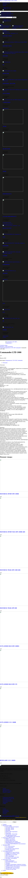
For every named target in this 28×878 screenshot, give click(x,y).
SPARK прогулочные (10, 840)
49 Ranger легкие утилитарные (12, 866)
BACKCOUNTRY (7, 228)
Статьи (4, 808)
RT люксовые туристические (12, 848)
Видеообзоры (6, 811)
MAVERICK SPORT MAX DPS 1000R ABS (12, 532)
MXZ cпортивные (9, 855)
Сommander (18, 347)
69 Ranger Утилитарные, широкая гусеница (15, 864)
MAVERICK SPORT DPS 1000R (9, 494)
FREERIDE (5, 245)
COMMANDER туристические (12, 836)
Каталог (4, 813)
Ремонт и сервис (6, 792)
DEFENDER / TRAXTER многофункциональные (11, 834)
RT (3, 321)
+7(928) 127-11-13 (7, 8)
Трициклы (5, 802)
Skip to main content (12, 0)
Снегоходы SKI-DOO (8, 801)
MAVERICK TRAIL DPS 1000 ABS (10, 570)
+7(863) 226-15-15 (7, 7)
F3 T (4, 303)
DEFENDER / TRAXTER (9, 83)
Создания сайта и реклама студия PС (7, 819)
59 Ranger (7, 863)
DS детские (8, 832)
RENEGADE (6, 73)
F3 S (4, 312)
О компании (5, 810)
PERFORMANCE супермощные (12, 842)
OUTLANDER (6, 93)
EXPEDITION (6, 264)
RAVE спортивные (9, 860)
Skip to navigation (4, 0)
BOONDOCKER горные (11, 862)
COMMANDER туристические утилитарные (15, 865)
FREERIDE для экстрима (11, 854)
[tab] (5, 362)
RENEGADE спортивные (11, 831)
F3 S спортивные (9, 847)
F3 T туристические (10, 846)
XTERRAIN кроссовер (10, 869)
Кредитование (6, 789)
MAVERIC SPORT (7, 35)
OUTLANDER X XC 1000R (8, 722)
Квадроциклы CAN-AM (9, 347)
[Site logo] (8, 13)
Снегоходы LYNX (7, 799)
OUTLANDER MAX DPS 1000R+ (10, 646)
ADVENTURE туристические (12, 868)
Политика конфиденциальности (21, 817)
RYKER (5, 329)
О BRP (4, 803)
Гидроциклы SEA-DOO (8, 797)
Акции (4, 788)
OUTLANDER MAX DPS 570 (8, 684)
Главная (2, 347)
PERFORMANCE (7, 193)
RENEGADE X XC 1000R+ (8, 760)
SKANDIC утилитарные (11, 858)
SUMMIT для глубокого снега (12, 853)
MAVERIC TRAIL (7, 46)
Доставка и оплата (7, 791)
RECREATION (6, 148)
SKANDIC (5, 273)
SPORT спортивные (10, 838)
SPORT (4, 171)
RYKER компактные (10, 849)
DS (3, 64)
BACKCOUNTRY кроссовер (12, 857)
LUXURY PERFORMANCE (9, 216)
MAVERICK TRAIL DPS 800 (8, 608)
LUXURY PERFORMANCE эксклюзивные (15, 843)
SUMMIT (5, 255)
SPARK (4, 126)
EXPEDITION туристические (12, 852)
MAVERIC (5, 55)
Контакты (5, 812)
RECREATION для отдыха (11, 841)
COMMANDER (6, 102)
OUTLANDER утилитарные (12, 826)
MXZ (4, 237)
